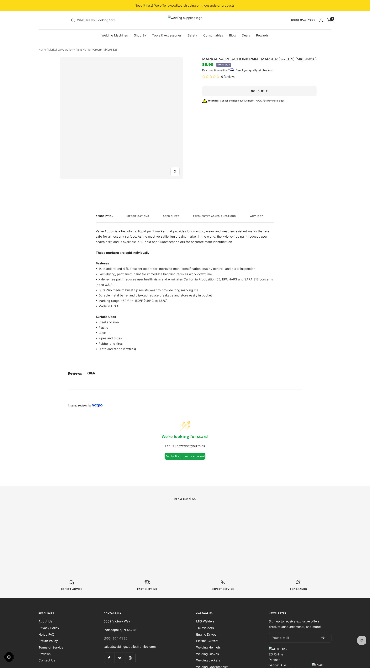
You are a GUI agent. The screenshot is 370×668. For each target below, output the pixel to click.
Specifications (138, 216)
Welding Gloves (207, 654)
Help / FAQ (46, 634)
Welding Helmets (208, 647)
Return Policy (48, 641)
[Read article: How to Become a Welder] (185, 513)
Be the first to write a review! (185, 456)
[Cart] (329, 20)
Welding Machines (115, 35)
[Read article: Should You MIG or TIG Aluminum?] (276, 513)
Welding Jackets (208, 660)
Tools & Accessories (167, 35)
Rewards (262, 35)
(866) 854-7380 (115, 638)
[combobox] (106, 20)
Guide (148, 521)
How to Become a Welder (178, 528)
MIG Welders (205, 621)
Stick (57, 521)
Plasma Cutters (207, 641)
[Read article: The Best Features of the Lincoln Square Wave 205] (94, 513)
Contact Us (47, 660)
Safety (192, 35)
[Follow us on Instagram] (130, 658)
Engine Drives (206, 634)
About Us (45, 621)
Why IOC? (256, 216)
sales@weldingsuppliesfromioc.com (130, 647)
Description (105, 216)
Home (42, 49)
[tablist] (185, 373)
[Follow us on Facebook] (109, 658)
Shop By (140, 35)
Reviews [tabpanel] (75, 373)
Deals (246, 35)
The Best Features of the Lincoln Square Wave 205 (87, 531)
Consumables (213, 35)
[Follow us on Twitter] (119, 658)
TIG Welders (205, 628)
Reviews (44, 654)
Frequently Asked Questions (214, 216)
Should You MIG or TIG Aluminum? (264, 531)
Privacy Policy (49, 628)
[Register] (323, 637)
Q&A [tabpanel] (91, 373)
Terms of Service (51, 647)
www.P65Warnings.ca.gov (270, 100)
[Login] (321, 20)
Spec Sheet (171, 216)
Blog (232, 35)
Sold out (259, 91)
